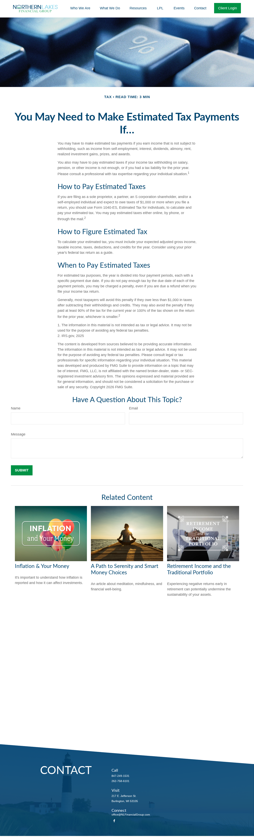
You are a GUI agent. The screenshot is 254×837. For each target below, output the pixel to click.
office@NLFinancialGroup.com (131, 814)
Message (18, 434)
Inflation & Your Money (42, 566)
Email (133, 408)
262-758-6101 (120, 781)
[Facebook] (114, 820)
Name (15, 408)
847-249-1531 (120, 775)
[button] (80, 8)
